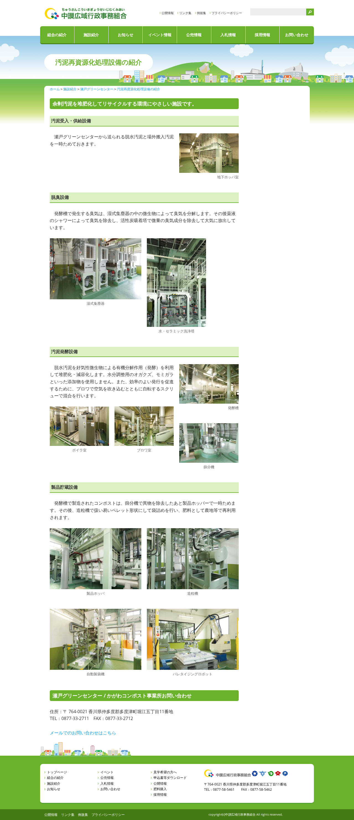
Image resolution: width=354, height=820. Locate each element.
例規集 (201, 13)
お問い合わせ (296, 34)
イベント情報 (159, 34)
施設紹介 (91, 34)
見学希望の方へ (165, 772)
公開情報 (168, 13)
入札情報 (228, 34)
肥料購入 (160, 789)
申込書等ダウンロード (170, 777)
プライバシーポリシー (227, 13)
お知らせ (125, 34)
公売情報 (194, 34)
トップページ (57, 772)
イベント (107, 772)
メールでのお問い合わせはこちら (83, 733)
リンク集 (185, 13)
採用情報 (262, 34)
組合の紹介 (57, 34)
